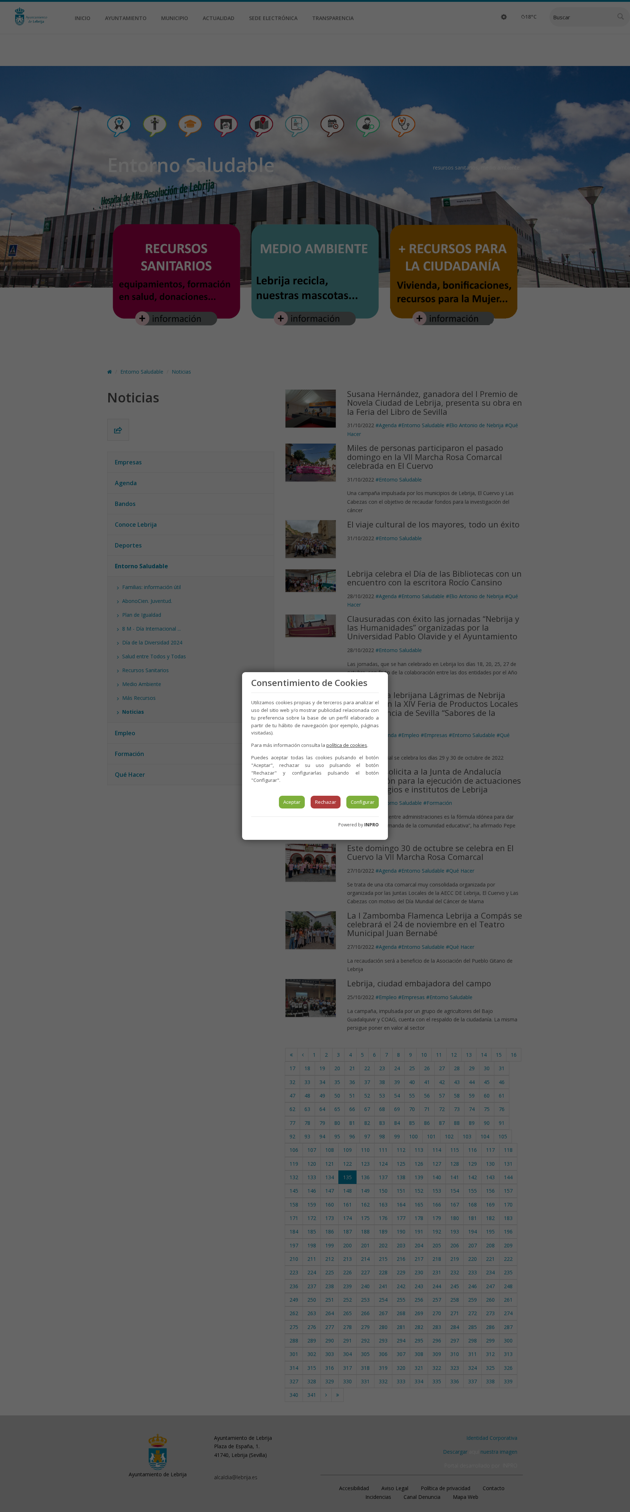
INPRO (371, 825)
